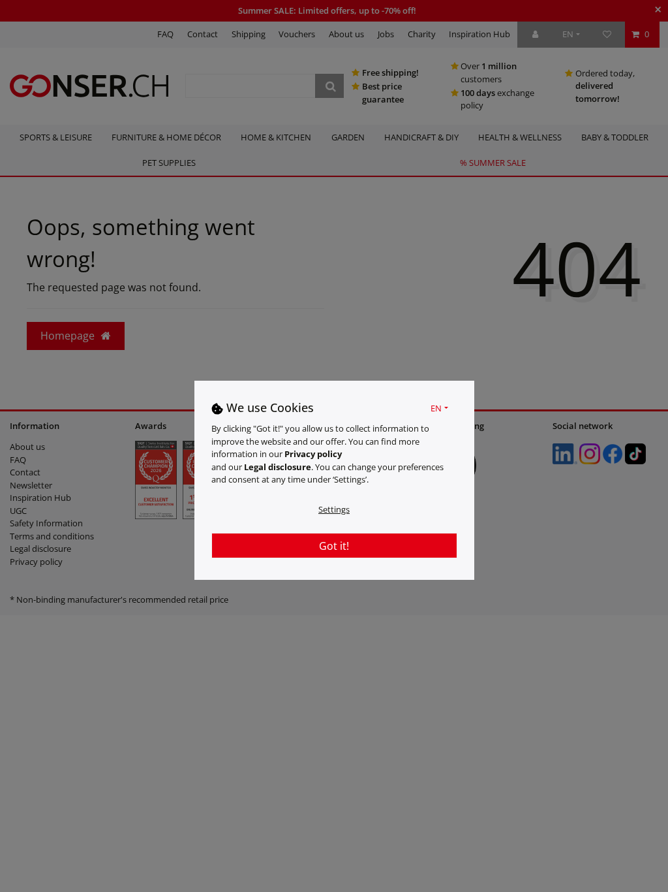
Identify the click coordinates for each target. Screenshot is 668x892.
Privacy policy (313, 454)
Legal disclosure (277, 467)
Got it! (334, 546)
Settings (334, 509)
